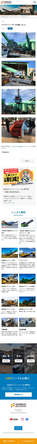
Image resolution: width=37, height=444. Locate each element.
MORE (6, 360)
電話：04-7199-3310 (9, 441)
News (10, 28)
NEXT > (27, 161)
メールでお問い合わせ (28, 441)
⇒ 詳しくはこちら (8, 202)
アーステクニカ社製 (16, 146)
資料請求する (18, 394)
